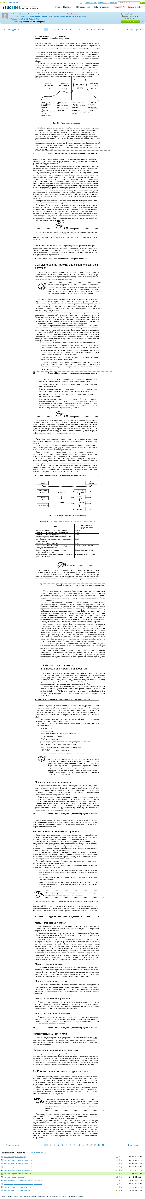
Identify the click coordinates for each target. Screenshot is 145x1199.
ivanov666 (23, 14)
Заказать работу (135, 7)
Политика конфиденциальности (72, 1196)
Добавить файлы (102, 7)
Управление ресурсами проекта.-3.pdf (18, 1167)
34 (117, 1160)
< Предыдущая (11, 29)
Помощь (4, 1196)
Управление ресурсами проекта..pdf (17, 1174)
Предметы (68, 7)
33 (117, 1157)
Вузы (57, 7)
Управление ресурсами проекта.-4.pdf (18, 1170)
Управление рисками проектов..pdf (17, 1190)
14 (95, 29)
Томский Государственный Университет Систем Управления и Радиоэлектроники (53, 16)
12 (87, 29)
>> (143, 29)
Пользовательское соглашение (49, 1196)
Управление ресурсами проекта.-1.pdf (18, 1160)
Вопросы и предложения (107, 3)
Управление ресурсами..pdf (14, 1177)
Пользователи (83, 7)
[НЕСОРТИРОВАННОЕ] (29, 19)
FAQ (81, 3)
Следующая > (134, 29)
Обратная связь (91, 3)
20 (117, 1163)
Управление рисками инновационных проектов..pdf (23, 1184)
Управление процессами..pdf (14, 1157)
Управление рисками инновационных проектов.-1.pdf (24, 1180)
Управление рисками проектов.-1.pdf (17, 1187)
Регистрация (13, 2)
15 (99, 29)
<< (2, 29)
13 (91, 29)
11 (83, 29)
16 (103, 29)
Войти (5, 2)
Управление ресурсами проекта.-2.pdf (18, 1163)
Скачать (130, 21)
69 (117, 1174)
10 (78, 29)
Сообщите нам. (73, 14)
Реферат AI (119, 7)
